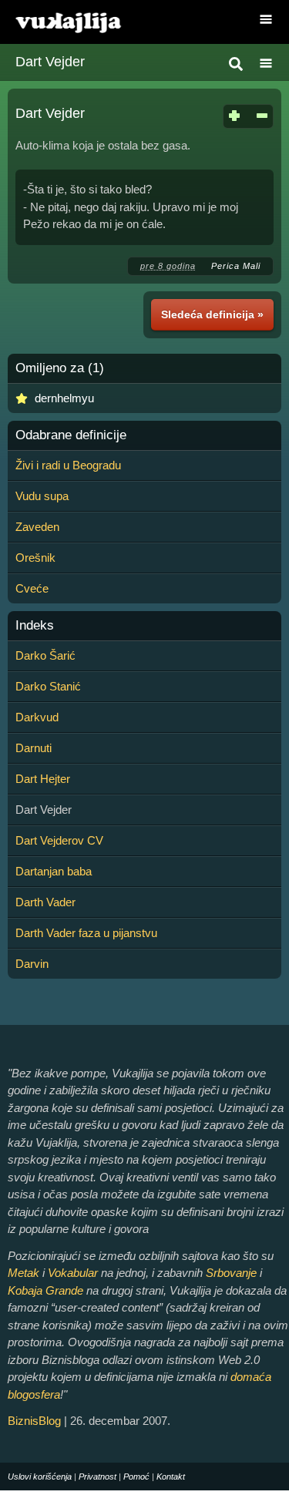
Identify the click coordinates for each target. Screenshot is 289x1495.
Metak (23, 1272)
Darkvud (37, 717)
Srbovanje (231, 1272)
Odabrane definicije (70, 435)
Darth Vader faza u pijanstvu (86, 932)
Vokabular (73, 1272)
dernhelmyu (64, 398)
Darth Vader (45, 902)
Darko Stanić (48, 686)
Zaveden (37, 526)
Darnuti (33, 747)
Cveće (32, 588)
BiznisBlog (34, 1420)
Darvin (32, 963)
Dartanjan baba (53, 871)
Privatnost (97, 1476)
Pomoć (136, 1476)
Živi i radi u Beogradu (68, 465)
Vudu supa (42, 495)
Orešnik (35, 557)
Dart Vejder (50, 61)
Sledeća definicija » (212, 314)
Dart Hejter (42, 778)
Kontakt (170, 1476)
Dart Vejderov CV (59, 840)
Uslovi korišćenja (40, 1476)
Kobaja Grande (45, 1290)
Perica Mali (235, 265)
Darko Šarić (45, 655)
